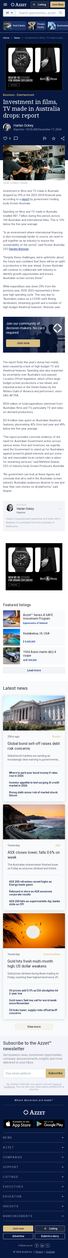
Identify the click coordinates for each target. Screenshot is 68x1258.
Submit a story (50, 1236)
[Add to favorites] (53, 138)
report (25, 199)
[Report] (44, 138)
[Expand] (59, 509)
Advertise (18, 1236)
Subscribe (55, 1073)
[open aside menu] (5, 4)
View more (34, 1026)
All (7, 12)
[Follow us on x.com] (47, 1245)
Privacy (39, 1251)
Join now (23, 343)
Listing (42, 4)
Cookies (50, 1251)
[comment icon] (16, 138)
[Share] (62, 138)
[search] (60, 13)
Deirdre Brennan (19, 249)
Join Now (57, 4)
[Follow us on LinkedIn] (42, 1245)
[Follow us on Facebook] (37, 1245)
